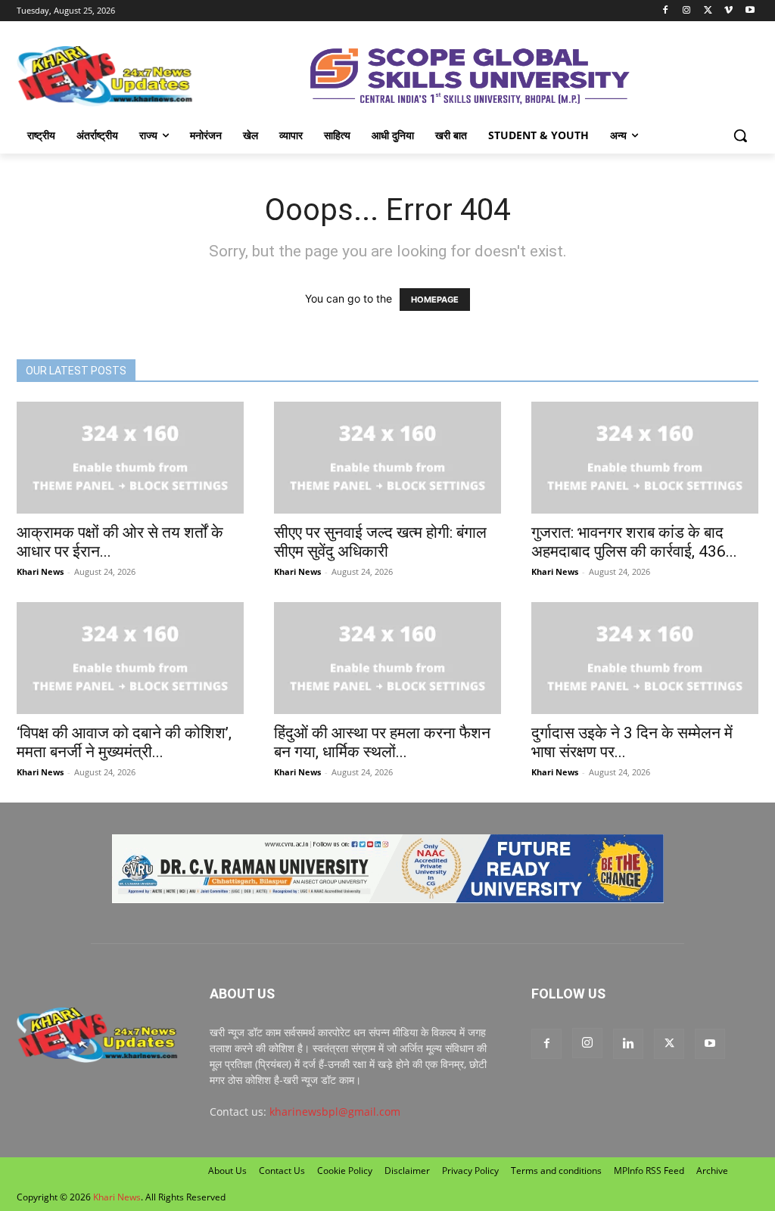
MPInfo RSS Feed (649, 1170)
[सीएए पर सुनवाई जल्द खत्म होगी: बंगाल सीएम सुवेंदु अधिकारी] (387, 458)
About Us (227, 1170)
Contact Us (282, 1170)
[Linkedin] (628, 1044)
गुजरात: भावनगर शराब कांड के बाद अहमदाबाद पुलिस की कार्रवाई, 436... (634, 541)
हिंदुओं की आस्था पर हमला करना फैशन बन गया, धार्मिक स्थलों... (382, 742)
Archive (712, 1170)
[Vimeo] (728, 11)
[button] (740, 135)
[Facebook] (665, 11)
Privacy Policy (470, 1170)
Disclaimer (407, 1170)
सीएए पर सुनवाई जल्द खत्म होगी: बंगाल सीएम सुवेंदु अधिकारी (380, 541)
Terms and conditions (556, 1170)
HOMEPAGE (435, 299)
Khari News (40, 571)
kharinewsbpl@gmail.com (334, 1111)
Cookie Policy (344, 1170)
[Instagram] (687, 11)
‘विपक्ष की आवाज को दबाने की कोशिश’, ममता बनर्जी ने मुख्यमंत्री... (124, 742)
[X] (708, 11)
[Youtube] (749, 11)
